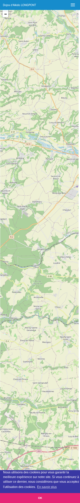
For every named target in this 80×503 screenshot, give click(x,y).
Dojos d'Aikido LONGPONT (19, 5)
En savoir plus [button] (47, 487)
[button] (5, 14)
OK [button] (40, 497)
